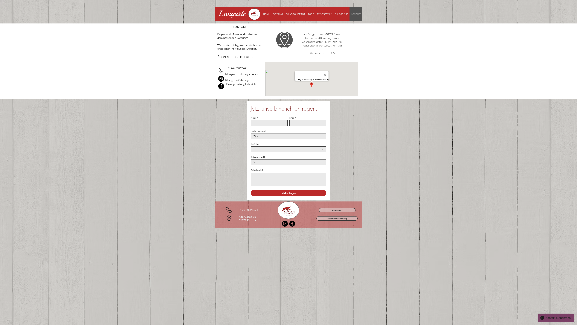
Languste (232, 13)
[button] (337, 210)
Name (254, 117)
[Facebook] (221, 86)
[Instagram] (221, 79)
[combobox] (288, 149)
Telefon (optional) (258, 131)
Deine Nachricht (258, 170)
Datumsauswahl (258, 157)
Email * (292, 117)
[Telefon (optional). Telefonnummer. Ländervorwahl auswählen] (256, 136)
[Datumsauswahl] (254, 162)
